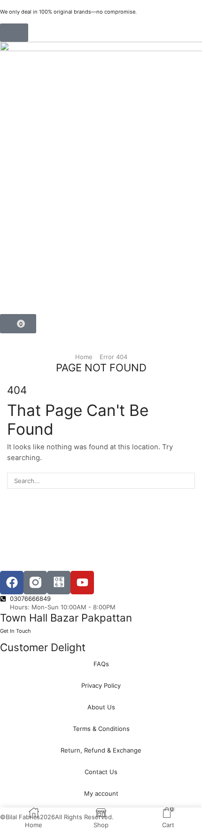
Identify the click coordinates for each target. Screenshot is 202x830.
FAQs (101, 664)
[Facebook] (11, 582)
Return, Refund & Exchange (101, 750)
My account (101, 793)
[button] (14, 32)
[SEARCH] (187, 481)
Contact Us (101, 772)
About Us (101, 707)
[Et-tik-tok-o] (58, 582)
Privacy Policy (101, 685)
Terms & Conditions (101, 728)
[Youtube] (82, 582)
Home (84, 357)
